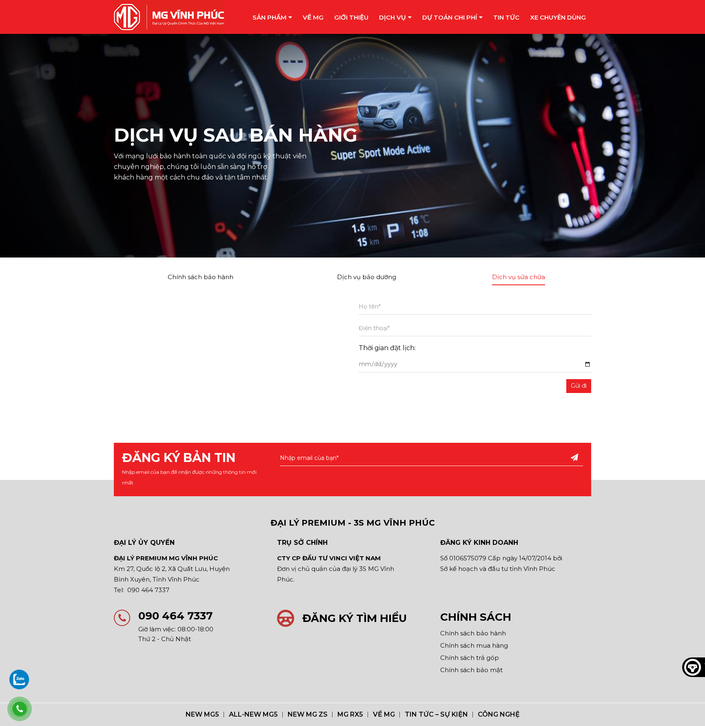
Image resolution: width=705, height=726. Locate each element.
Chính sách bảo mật (471, 670)
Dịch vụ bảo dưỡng (366, 277)
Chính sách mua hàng (474, 645)
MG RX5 (350, 714)
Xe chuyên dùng (558, 17)
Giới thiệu (351, 17)
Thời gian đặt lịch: (387, 348)
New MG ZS (308, 714)
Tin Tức (506, 17)
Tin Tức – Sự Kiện (436, 714)
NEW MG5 (202, 714)
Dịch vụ (392, 17)
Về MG (313, 17)
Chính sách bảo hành (200, 277)
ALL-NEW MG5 (253, 714)
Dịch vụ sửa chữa (518, 277)
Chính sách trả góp (469, 658)
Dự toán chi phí (449, 17)
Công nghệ (499, 714)
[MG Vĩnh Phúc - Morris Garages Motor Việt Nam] (169, 17)
